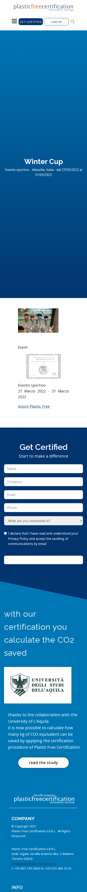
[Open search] (73, 22)
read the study (43, 762)
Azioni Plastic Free (34, 406)
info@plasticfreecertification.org (34, 863)
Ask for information (43, 560)
